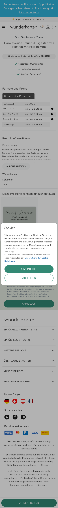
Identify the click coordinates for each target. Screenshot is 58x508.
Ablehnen (29, 278)
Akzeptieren (29, 269)
